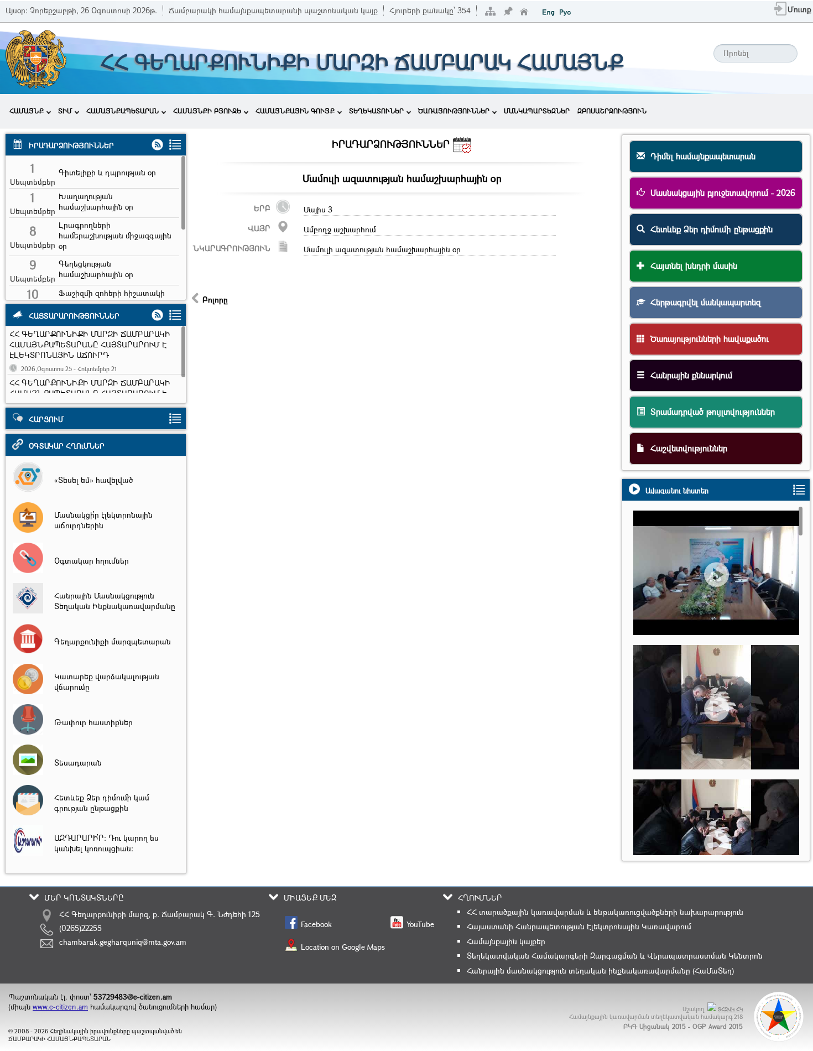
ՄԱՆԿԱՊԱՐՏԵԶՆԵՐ (537, 110)
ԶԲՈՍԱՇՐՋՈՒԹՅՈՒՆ (612, 110)
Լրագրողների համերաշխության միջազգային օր (115, 235)
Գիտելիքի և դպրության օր (107, 172)
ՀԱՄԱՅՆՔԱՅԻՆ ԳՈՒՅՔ (295, 110)
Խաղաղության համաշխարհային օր (96, 201)
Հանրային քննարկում (688, 375)
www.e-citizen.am (60, 1007)
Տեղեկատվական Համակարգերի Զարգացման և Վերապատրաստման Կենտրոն (615, 955)
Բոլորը (215, 299)
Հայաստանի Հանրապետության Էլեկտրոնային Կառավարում (579, 926)
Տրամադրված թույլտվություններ (710, 411)
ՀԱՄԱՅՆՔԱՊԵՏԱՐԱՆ (122, 110)
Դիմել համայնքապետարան (700, 156)
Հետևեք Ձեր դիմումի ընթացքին (709, 229)
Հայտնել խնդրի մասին (691, 265)
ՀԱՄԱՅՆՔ (26, 110)
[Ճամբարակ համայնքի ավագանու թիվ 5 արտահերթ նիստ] (720, 593)
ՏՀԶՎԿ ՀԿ (730, 1009)
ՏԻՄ (65, 110)
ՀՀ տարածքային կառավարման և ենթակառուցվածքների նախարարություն (605, 912)
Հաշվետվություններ (686, 448)
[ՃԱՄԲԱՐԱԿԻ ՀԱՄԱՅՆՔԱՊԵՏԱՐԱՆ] (35, 87)
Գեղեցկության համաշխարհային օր (96, 268)
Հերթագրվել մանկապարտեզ (703, 302)
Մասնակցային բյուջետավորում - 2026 (720, 192)
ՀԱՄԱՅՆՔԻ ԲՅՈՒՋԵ (207, 110)
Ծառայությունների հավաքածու (707, 338)
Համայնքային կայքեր (506, 941)
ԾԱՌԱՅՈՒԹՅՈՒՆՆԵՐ (453, 110)
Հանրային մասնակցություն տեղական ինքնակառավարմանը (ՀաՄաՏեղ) (600, 970)
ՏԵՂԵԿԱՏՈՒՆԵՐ (376, 110)
